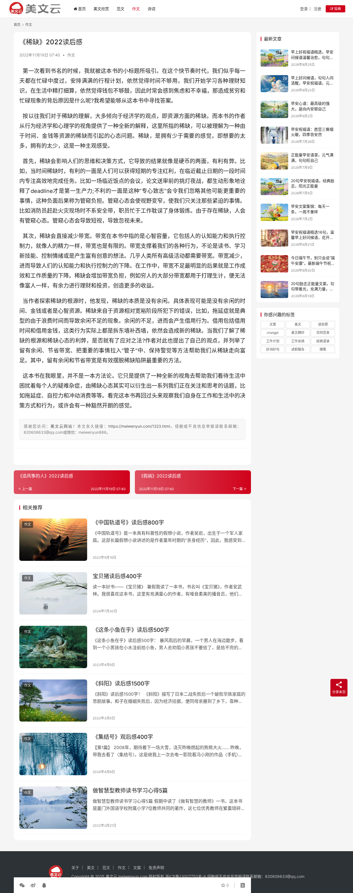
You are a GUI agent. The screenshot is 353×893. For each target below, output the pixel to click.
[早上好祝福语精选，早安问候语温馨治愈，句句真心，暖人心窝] (274, 58)
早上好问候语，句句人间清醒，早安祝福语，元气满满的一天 (312, 83)
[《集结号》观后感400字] (53, 754)
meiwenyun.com (133, 876)
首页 (82, 8)
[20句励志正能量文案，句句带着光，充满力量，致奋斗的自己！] (274, 289)
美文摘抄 (297, 333)
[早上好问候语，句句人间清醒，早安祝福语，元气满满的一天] (274, 83)
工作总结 (297, 341)
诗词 (151, 8)
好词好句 (272, 349)
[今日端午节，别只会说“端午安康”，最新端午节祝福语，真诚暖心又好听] (274, 263)
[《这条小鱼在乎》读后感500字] (53, 647)
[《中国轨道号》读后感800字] (53, 539)
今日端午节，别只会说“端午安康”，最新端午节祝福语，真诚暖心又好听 (313, 263)
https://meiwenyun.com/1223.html (139, 426)
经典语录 (323, 341)
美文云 (111, 876)
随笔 (323, 349)
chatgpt (273, 333)
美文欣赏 (101, 8)
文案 (272, 324)
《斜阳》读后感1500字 (121, 683)
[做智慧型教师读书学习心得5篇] (53, 808)
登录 (304, 8)
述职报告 (297, 349)
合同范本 (323, 333)
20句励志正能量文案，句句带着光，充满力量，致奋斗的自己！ (312, 289)
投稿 (337, 9)
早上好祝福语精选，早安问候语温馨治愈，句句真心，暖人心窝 (312, 57)
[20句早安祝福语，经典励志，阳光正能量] (274, 186)
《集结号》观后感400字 (123, 737)
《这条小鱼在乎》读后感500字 (131, 630)
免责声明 (156, 867)
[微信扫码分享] (23, 885)
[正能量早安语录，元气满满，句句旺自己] (274, 161)
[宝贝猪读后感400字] (53, 593)
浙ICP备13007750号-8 (186, 876)
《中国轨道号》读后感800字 (128, 522)
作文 (136, 8)
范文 (120, 8)
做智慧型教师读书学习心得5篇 (130, 790)
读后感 (323, 324)
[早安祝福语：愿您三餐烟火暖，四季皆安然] (274, 135)
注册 (317, 8)
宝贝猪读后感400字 (117, 576)
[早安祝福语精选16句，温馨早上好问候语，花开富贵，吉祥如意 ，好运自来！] (274, 238)
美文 (298, 324)
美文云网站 (61, 426)
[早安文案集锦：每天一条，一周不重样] (274, 212)
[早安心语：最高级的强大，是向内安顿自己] (274, 109)
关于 (75, 867)
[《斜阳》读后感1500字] (53, 700)
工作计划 (272, 341)
